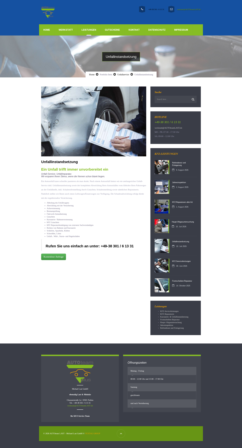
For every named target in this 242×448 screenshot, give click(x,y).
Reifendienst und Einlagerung (172, 328)
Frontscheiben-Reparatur (170, 320)
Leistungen (89, 30)
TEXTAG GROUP (92, 433)
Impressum (181, 30)
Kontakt (134, 30)
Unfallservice (123, 74)
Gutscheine (112, 30)
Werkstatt (66, 30)
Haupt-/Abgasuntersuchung (171, 322)
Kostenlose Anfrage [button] (54, 256)
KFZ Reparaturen (167, 314)
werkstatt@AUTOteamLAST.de (189, 9)
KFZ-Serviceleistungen (169, 311)
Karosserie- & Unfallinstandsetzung (174, 317)
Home (46, 30)
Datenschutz (157, 30)
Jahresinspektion (166, 325)
